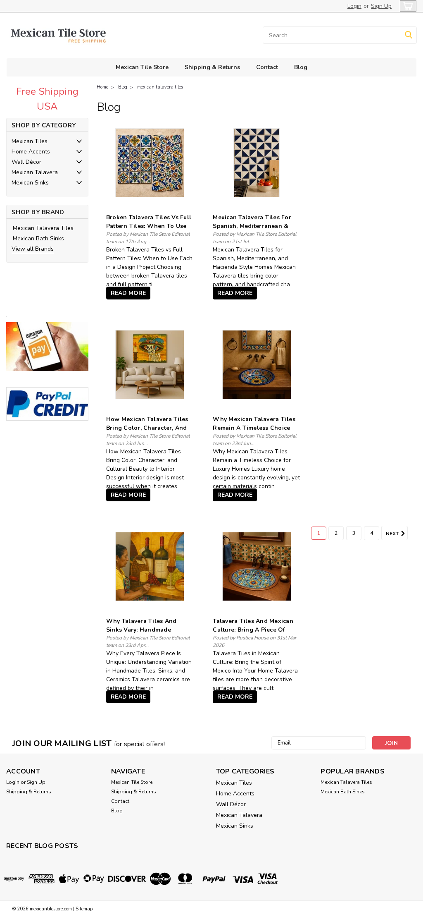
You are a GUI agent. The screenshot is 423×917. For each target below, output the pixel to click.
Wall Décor (26, 162)
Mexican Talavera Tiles (43, 228)
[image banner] (6, 316)
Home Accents (31, 152)
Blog (300, 67)
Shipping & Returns (212, 67)
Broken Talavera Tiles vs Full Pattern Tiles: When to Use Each (148, 226)
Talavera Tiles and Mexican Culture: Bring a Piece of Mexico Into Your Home (253, 629)
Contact (267, 67)
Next (393, 533)
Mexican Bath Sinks (38, 238)
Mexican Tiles (30, 141)
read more (128, 293)
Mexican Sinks (30, 183)
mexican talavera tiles (160, 87)
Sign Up (381, 6)
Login (354, 6)
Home (102, 87)
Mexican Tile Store (142, 67)
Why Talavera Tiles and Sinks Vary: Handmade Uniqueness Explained (141, 629)
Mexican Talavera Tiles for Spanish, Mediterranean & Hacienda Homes (252, 226)
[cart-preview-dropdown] (406, 6)
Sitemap (84, 909)
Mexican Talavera (35, 172)
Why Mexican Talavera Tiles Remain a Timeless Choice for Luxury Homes (254, 428)
